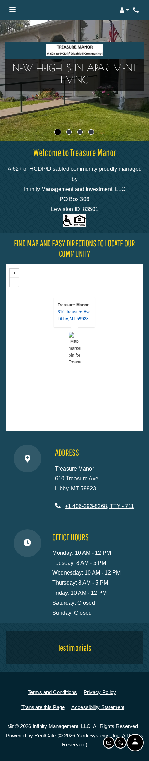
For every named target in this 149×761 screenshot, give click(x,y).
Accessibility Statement (97, 707)
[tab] (58, 132)
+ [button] (14, 273)
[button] (124, 10)
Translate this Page (43, 707)
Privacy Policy (100, 692)
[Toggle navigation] (12, 10)
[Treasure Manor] (75, 347)
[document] (74, 347)
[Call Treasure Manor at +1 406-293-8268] (136, 10)
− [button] (14, 282)
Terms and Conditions (52, 692)
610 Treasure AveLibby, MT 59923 (74, 314)
